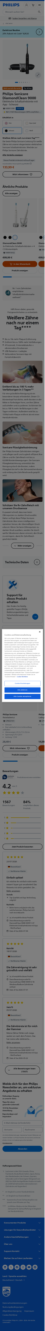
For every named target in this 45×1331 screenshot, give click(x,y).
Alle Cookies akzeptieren (21, 696)
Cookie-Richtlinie (21, 676)
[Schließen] (38, 632)
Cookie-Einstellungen (21, 683)
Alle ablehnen (21, 690)
